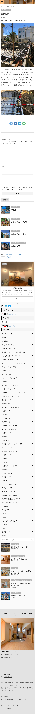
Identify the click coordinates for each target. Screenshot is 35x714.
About (5, 613)
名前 (3, 166)
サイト (4, 180)
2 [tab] (16, 304)
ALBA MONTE (17, 708)
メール (4, 173)
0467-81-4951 (8, 677)
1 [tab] (14, 304)
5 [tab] (21, 304)
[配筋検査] (19, 123)
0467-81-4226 (8, 674)
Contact (20, 615)
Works (23, 613)
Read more (17, 298)
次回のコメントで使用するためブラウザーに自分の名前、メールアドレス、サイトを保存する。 (17, 188)
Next (32, 283)
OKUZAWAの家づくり (14, 613)
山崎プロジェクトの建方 (18, 234)
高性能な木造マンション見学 (20, 547)
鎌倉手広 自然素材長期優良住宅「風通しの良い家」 (14, 699)
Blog (14, 615)
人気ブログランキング (15, 314)
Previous (2, 283)
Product (29, 613)
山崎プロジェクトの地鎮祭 (19, 222)
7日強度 (13, 210)
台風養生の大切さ (16, 246)
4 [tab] (19, 304)
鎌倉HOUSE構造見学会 (18, 595)
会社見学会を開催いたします (20, 559)
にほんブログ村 (13, 326)
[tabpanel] (17, 282)
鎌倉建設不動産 (17, 705)
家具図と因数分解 (17, 288)
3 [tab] (17, 304)
